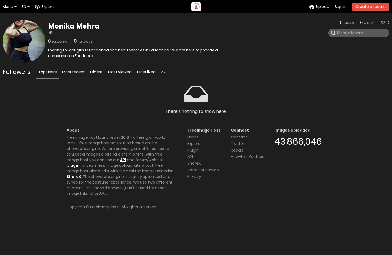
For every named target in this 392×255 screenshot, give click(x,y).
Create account (370, 6)
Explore (194, 143)
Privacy (194, 176)
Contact (239, 137)
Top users (47, 72)
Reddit (237, 150)
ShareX (74, 176)
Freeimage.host (105, 207)
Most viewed (120, 72)
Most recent (73, 72)
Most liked (146, 72)
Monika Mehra (73, 26)
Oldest (96, 72)
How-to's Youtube (248, 156)
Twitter (237, 143)
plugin (73, 165)
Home (193, 137)
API (123, 159)
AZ (163, 72)
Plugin (193, 150)
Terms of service (203, 170)
